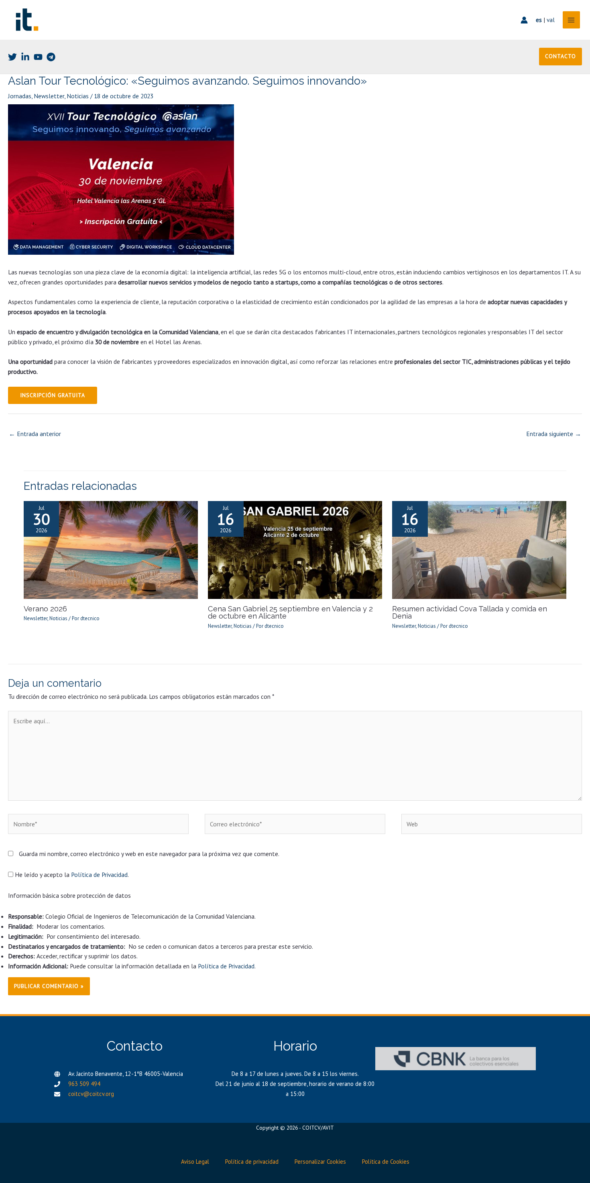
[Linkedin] (25, 57)
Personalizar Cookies (320, 1161)
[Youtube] (38, 57)
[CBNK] (455, 1058)
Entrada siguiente (553, 434)
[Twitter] (12, 57)
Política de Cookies (385, 1161)
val (551, 20)
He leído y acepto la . (71, 875)
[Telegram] (51, 57)
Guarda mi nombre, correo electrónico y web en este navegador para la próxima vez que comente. (149, 854)
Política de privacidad (252, 1161)
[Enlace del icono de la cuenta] (524, 20)
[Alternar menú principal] (571, 19)
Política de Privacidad (99, 875)
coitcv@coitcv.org (91, 1094)
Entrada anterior (35, 434)
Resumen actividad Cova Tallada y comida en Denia (469, 612)
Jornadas (19, 96)
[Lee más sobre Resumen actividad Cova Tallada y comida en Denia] (479, 549)
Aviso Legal (195, 1161)
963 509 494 (84, 1084)
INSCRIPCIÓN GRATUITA (52, 395)
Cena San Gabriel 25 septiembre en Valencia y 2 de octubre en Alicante (290, 612)
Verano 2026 (45, 609)
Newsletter (49, 96)
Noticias (78, 96)
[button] (560, 56)
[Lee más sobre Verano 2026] (111, 549)
